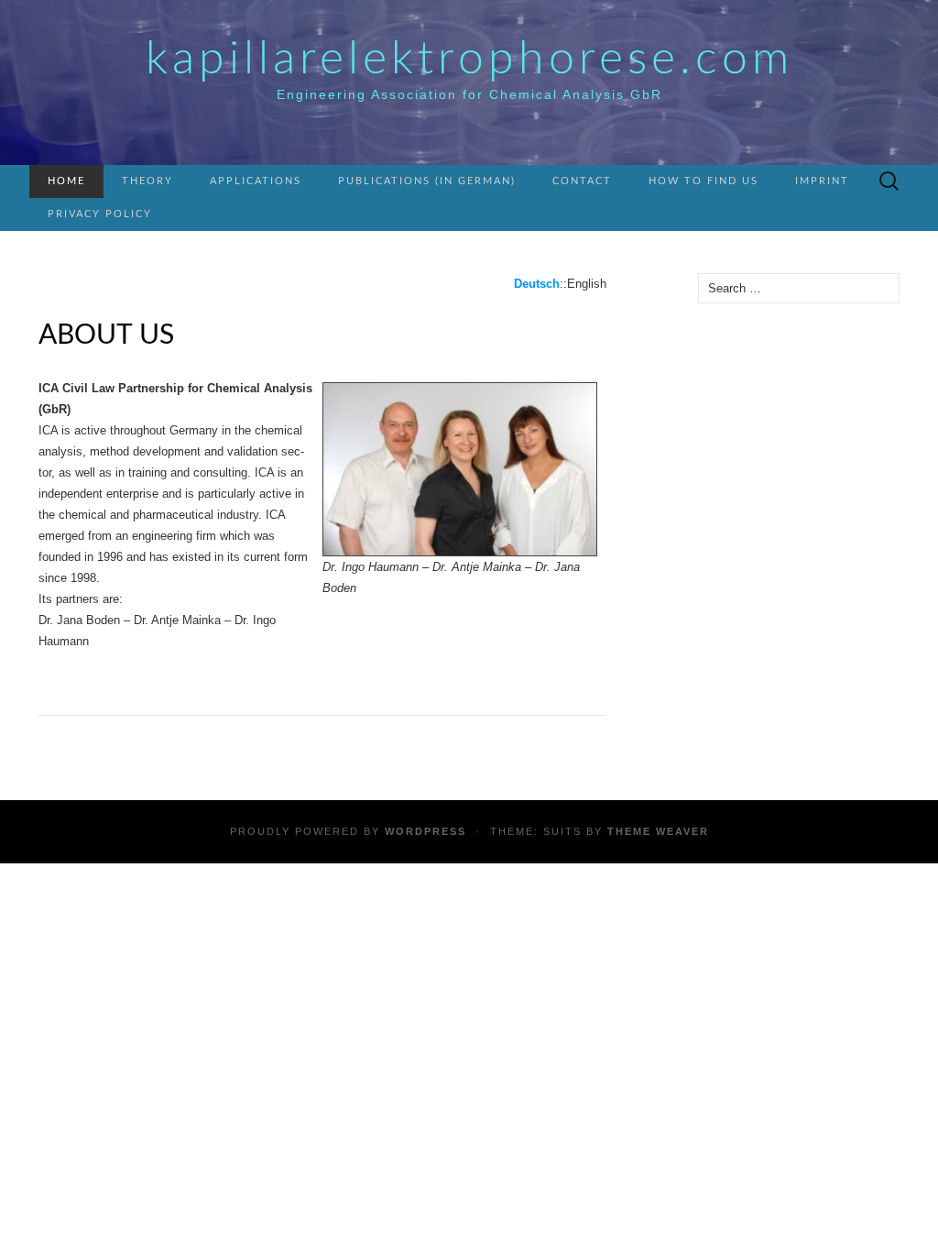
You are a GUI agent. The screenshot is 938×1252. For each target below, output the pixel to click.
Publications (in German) (427, 181)
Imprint (822, 181)
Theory (147, 181)
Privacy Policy (100, 214)
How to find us (703, 181)
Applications (255, 181)
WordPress (425, 831)
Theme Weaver (658, 831)
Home (66, 181)
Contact (582, 181)
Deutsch (537, 284)
